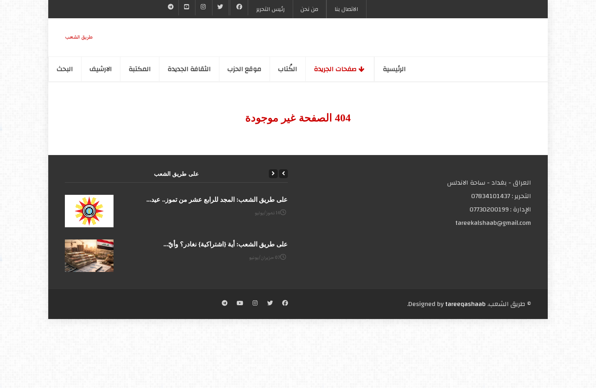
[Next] (273, 173)
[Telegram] (171, 7)
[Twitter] (220, 7)
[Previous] (283, 173)
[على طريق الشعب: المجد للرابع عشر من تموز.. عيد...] (89, 211)
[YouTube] (187, 7)
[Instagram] (255, 304)
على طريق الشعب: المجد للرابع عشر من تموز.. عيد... (217, 199)
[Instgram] (203, 7)
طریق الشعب (79, 37)
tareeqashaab (465, 304)
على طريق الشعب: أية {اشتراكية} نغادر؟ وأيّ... (225, 244)
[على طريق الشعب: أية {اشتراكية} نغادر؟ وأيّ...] (89, 255)
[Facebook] (239, 7)
